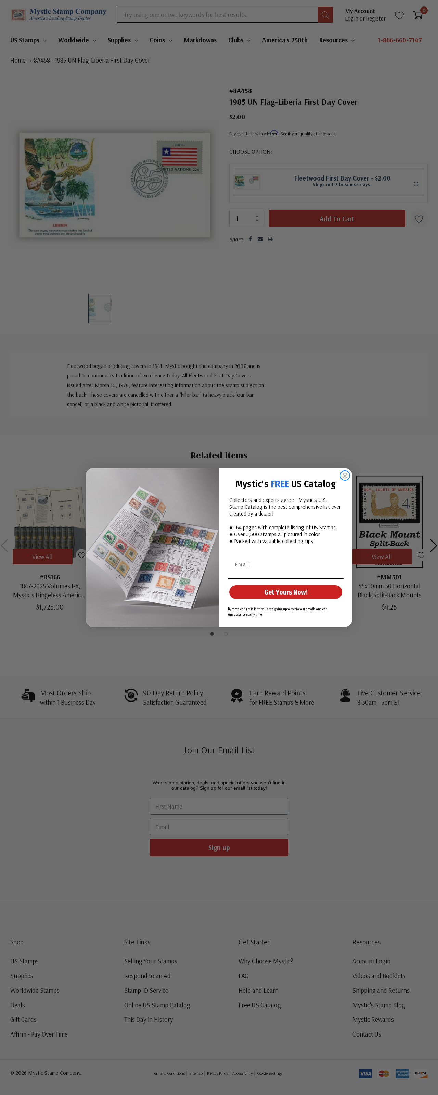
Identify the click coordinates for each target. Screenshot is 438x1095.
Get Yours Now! (286, 592)
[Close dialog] (345, 475)
